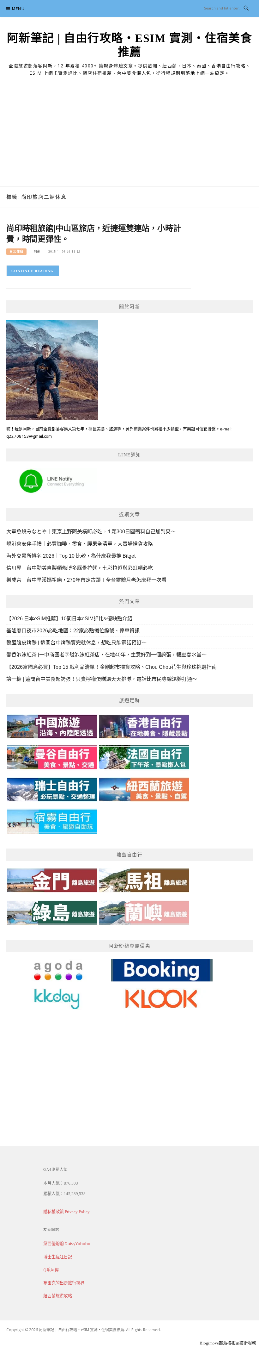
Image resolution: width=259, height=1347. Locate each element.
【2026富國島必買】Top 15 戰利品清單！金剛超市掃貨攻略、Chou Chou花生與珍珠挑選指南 (111, 667)
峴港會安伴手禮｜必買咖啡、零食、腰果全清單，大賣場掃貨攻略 (79, 544)
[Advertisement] (129, 139)
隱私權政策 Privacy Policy (66, 1211)
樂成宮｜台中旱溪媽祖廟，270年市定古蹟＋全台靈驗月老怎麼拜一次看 (86, 580)
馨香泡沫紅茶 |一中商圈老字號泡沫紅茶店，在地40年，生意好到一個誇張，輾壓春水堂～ (106, 654)
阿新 (37, 251)
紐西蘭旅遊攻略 (57, 1296)
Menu (18, 8)
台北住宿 (16, 251)
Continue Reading (32, 271)
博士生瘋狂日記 (57, 1257)
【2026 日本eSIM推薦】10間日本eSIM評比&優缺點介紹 (69, 618)
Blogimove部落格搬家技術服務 (228, 1343)
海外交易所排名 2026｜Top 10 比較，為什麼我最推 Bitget (71, 556)
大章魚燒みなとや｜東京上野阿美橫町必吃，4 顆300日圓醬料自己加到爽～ (91, 531)
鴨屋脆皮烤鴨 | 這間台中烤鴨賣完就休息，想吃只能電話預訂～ (76, 642)
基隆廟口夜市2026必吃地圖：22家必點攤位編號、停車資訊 (73, 630)
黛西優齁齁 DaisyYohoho (66, 1243)
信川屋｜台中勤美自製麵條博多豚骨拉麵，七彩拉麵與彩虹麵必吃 (79, 568)
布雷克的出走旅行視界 (63, 1283)
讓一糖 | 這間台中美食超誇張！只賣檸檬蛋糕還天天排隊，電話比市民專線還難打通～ (101, 679)
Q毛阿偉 (51, 1270)
